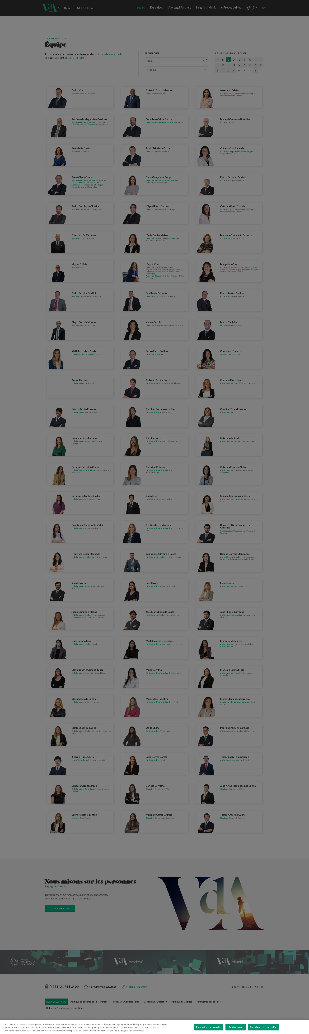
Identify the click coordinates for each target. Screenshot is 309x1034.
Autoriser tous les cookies (263, 1027)
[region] (154, 1027)
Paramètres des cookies (208, 1027)
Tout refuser (235, 1027)
